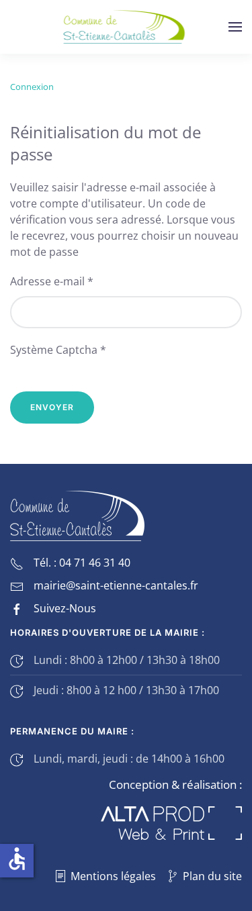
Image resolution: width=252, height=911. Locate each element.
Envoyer (52, 407)
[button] (235, 27)
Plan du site (212, 876)
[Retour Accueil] (126, 27)
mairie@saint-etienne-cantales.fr (116, 585)
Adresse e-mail (51, 281)
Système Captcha (58, 349)
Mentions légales (113, 876)
